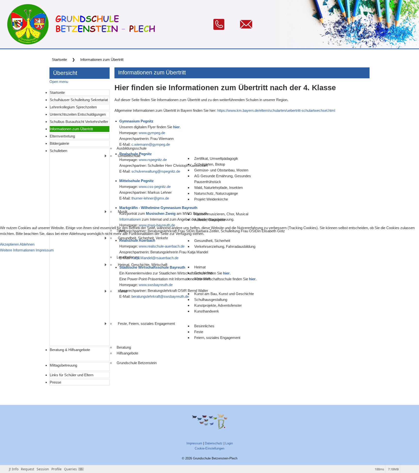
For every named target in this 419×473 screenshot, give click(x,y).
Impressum (45, 250)
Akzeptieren (9, 244)
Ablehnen (27, 244)
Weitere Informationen (17, 250)
